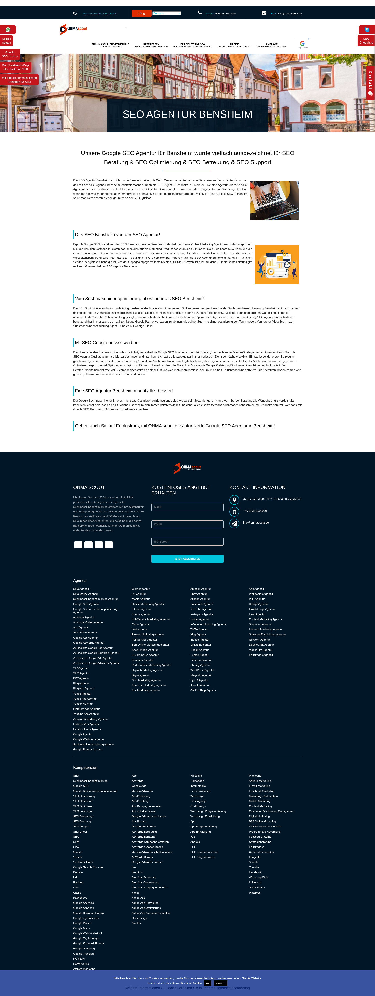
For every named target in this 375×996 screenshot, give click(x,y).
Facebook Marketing (261, 790)
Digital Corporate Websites (265, 826)
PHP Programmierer (202, 857)
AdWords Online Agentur (88, 622)
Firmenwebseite (200, 790)
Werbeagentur (141, 588)
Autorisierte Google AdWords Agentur (96, 652)
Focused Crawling (260, 836)
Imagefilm (255, 857)
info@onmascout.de (290, 13)
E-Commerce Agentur (145, 654)
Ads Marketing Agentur (146, 690)
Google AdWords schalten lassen (152, 851)
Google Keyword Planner (88, 943)
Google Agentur (83, 734)
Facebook (255, 872)
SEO (76, 775)
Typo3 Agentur (199, 680)
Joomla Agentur (200, 685)
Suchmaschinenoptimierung (90, 780)
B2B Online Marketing (262, 821)
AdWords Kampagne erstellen (150, 841)
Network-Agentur (259, 639)
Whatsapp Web (258, 877)
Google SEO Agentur (86, 604)
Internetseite (198, 785)
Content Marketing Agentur (265, 619)
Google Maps (81, 928)
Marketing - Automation (263, 796)
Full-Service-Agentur (144, 639)
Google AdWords (142, 790)
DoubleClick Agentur (261, 644)
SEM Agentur (81, 673)
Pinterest (254, 892)
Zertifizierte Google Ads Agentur (92, 658)
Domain (78, 872)
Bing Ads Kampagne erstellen (150, 887)
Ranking (78, 882)
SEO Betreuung (83, 816)
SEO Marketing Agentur (146, 680)
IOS (192, 836)
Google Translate (84, 953)
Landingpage (198, 801)
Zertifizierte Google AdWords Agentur (96, 663)
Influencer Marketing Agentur (208, 624)
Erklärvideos (256, 846)
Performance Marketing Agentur (151, 665)
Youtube (254, 867)
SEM (76, 841)
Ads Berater (139, 821)
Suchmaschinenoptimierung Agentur (95, 598)
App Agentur (256, 588)
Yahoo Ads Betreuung (145, 902)
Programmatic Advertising (265, 831)
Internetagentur (141, 609)
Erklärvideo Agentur (261, 654)
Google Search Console (88, 867)
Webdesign (197, 796)
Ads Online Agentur (85, 632)
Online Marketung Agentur (148, 604)
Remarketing (81, 963)
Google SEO (81, 785)
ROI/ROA (79, 958)
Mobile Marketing (259, 801)
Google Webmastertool (87, 933)
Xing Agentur (198, 634)
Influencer (255, 882)
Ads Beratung (140, 801)
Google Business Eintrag (88, 912)
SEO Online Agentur (85, 593)
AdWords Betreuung (144, 831)
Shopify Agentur (200, 665)
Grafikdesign (198, 806)
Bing (134, 867)
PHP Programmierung (204, 851)
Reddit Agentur (199, 649)
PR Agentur (139, 593)
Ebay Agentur (198, 593)
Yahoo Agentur (82, 693)
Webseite (196, 775)
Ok (207, 983)
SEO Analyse (81, 826)
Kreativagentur (141, 614)
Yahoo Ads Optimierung (146, 907)
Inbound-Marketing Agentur (266, 629)
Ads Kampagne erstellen (147, 806)
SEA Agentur (81, 668)
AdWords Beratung (143, 836)
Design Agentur (258, 604)
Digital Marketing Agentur (147, 670)
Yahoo (136, 892)
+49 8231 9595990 (225, 13)
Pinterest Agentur (201, 659)
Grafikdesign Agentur (262, 609)
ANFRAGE (271, 45)
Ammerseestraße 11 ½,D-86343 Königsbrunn (272, 499)
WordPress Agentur (202, 670)
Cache (77, 892)
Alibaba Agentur (200, 598)
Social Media (257, 887)
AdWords (137, 780)
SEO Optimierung (84, 796)
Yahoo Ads (138, 897)
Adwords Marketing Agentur (149, 685)
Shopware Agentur (260, 624)
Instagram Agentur (201, 614)
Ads (134, 775)
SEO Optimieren (83, 806)
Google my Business (86, 918)
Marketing (255, 775)
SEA (76, 836)
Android (195, 841)
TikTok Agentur (199, 629)
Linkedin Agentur (200, 644)
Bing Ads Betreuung (144, 877)
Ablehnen (220, 983)
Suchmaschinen (83, 862)
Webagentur (139, 629)
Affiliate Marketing (84, 968)
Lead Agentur (257, 614)
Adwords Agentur (83, 617)
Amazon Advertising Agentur (90, 719)
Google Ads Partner (144, 826)
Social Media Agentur (145, 649)
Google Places (82, 923)
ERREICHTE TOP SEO (192, 45)
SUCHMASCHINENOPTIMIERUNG (110, 45)
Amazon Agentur (200, 588)
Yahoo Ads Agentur (85, 698)
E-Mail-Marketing (259, 785)
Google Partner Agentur (88, 749)
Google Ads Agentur (85, 637)
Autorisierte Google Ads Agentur (93, 647)
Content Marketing (260, 806)
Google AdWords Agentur (88, 642)
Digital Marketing (259, 816)
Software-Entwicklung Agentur (267, 634)
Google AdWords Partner (147, 862)
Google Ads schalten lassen (149, 816)
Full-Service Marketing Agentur (151, 619)
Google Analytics (83, 902)
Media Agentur (141, 598)
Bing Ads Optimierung (145, 882)
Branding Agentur (142, 659)
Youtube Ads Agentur (86, 713)
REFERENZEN (151, 45)
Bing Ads (137, 872)
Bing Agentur (81, 683)
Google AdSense (83, 907)
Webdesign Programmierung (208, 811)
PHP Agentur (257, 598)
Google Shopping (84, 948)
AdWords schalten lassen (147, 846)
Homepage (197, 780)
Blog (141, 13)
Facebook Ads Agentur (87, 729)
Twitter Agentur (199, 619)
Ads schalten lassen (144, 811)
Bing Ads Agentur (83, 688)
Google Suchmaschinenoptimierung (95, 790)
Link (75, 887)
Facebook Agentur (201, 604)
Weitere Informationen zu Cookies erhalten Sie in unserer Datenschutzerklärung (187, 988)
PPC (76, 846)
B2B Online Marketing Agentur (150, 644)
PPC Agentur (81, 678)
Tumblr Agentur (199, 654)
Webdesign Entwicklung (205, 816)
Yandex (136, 923)
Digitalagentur (140, 675)
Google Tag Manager (86, 938)
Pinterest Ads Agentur (86, 708)
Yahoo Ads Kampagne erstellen (151, 912)
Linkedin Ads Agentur (86, 724)
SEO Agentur (81, 588)
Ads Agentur (80, 627)
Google (77, 851)
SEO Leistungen (83, 811)
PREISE (234, 45)
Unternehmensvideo (261, 851)
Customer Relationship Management (271, 811)
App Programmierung (203, 826)
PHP (193, 846)
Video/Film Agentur (260, 649)
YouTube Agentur (201, 609)
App (192, 821)
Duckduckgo (139, 918)
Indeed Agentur (199, 639)
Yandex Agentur (83, 703)
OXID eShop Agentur (203, 690)
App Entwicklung (200, 831)
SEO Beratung (82, 821)
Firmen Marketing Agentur (148, 634)
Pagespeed (80, 897)
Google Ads (139, 785)
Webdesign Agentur (261, 593)
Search (77, 857)
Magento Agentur (201, 675)
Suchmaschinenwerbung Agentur (93, 744)
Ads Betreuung (141, 796)
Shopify (253, 862)
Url (75, 877)
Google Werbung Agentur (89, 739)
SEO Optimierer (83, 801)
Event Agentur (140, 624)
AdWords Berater (142, 857)
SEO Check (80, 831)
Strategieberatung (260, 841)
